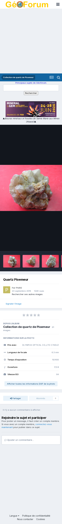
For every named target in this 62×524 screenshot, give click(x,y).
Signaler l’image (13, 303)
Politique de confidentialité (36, 515)
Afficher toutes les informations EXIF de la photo (31, 383)
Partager (16, 398)
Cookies (40, 519)
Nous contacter (25, 519)
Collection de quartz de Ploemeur (26, 326)
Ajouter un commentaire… (20, 440)
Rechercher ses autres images (27, 294)
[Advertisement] (31, 41)
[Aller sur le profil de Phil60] (6, 289)
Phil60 (19, 287)
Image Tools (48, 245)
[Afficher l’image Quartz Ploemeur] (11, 261)
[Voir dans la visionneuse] (31, 188)
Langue (14, 515)
